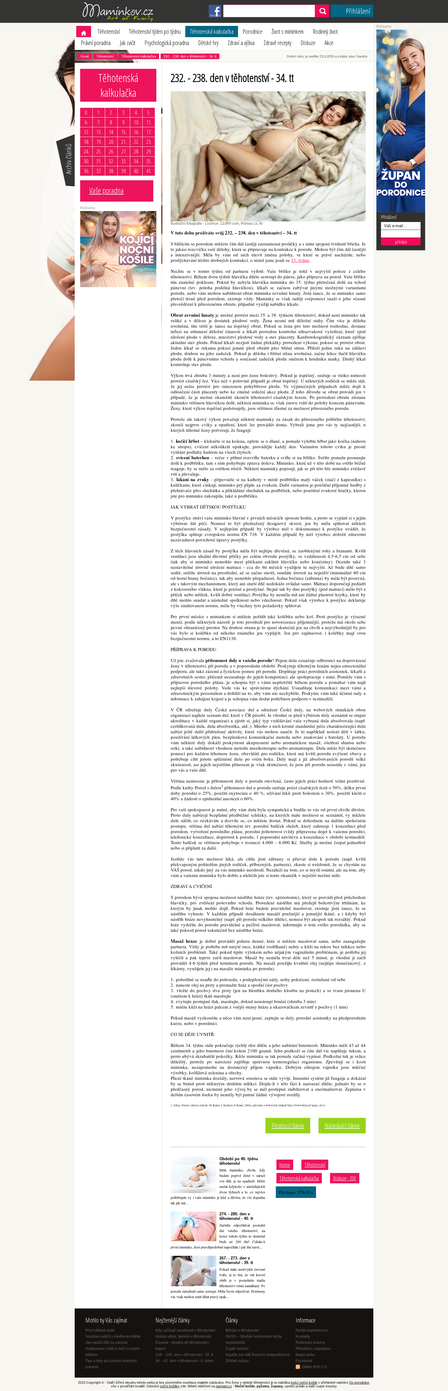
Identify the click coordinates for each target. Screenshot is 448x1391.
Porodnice (252, 31)
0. (86, 112)
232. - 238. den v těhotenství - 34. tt (190, 56)
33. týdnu (300, 260)
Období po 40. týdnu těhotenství (238, 1161)
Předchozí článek (288, 1126)
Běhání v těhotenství (242, 1330)
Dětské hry (208, 43)
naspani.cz (224, 1386)
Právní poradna (96, 43)
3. (123, 112)
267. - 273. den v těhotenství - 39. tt (236, 1260)
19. (98, 141)
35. (148, 161)
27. (123, 151)
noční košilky (170, 1386)
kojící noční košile (304, 1382)
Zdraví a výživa (241, 43)
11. (148, 122)
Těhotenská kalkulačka (211, 31)
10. (136, 122)
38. (111, 170)
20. (111, 141)
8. (111, 122)
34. (136, 161)
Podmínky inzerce (310, 1342)
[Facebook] (215, 16)
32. (111, 161)
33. (123, 161)
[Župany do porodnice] (400, 211)
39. (123, 170)
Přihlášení (358, 11)
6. (86, 122)
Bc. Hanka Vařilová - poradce (106, 206)
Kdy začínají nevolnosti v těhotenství (185, 1330)
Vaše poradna (106, 190)
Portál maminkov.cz (312, 1330)
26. (111, 151)
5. (148, 112)
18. (86, 141)
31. (98, 161)
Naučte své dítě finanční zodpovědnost (258, 1355)
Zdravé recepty (277, 43)
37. (98, 170)
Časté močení (237, 1349)
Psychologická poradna (166, 43)
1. (98, 112)
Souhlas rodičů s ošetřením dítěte (112, 1336)
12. (86, 132)
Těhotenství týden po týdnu (155, 31)
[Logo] (119, 21)
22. (136, 141)
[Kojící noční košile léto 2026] (118, 286)
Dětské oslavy (237, 1361)
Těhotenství (109, 31)
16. (136, 132)
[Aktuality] (65, 186)
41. (148, 170)
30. (86, 161)
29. (148, 151)
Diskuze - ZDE (344, 1178)
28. (136, 151)
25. (98, 151)
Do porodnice (359, 1382)
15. (123, 132)
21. (123, 141)
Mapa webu (305, 1355)
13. (98, 132)
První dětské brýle (100, 1330)
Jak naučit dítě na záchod (106, 1342)
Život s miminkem (288, 31)
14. (111, 132)
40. (136, 170)
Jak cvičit (127, 43)
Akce (329, 43)
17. (148, 132)
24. (86, 151)
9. (123, 122)
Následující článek (342, 1126)
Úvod (85, 56)
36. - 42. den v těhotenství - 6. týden (184, 1361)
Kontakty (303, 1336)
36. (86, 170)
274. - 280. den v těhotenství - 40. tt (236, 1216)
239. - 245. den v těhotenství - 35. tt (184, 1355)
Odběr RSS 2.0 (314, 1367)
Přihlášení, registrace (313, 1349)
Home (284, 1164)
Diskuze (307, 43)
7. (98, 122)
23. (148, 141)
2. (111, 112)
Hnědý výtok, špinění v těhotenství (183, 1336)
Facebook (304, 1361)
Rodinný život (325, 31)
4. (136, 112)
